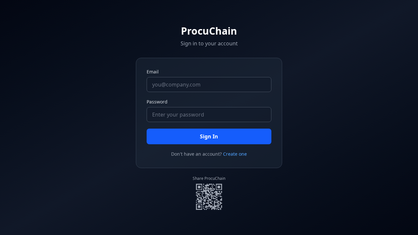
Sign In (209, 136)
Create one (235, 154)
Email (153, 72)
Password (157, 102)
